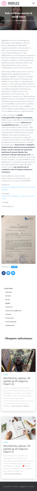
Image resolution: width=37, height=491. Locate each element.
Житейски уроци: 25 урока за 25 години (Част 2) (16, 381)
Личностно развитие (13, 310)
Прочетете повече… (21, 406)
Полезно (8, 314)
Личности (9, 307)
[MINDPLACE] (10, 3)
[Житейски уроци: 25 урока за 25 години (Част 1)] (18, 428)
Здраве (7, 303)
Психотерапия (10, 322)
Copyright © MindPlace (10, 486)
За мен (14, 267)
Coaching (8, 292)
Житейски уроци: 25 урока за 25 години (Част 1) (16, 448)
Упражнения (9, 325)
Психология (9, 318)
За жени (8, 296)
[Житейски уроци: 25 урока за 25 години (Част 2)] (18, 360)
